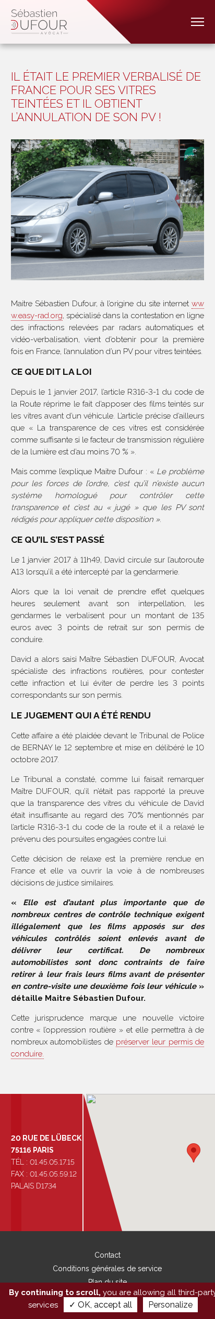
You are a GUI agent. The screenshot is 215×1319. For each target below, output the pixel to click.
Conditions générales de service (107, 1268)
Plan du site (107, 1282)
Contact (107, 1255)
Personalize (170, 1305)
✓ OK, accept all (100, 1305)
